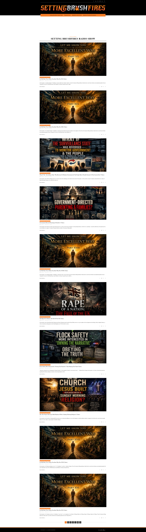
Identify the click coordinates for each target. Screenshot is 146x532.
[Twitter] (100, 1)
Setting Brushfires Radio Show (45, 77)
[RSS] (98, 1)
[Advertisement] (73, 27)
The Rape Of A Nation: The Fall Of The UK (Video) (52, 318)
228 (77, 522)
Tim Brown (42, 80)
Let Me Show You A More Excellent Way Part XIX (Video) (53, 127)
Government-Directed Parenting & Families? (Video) (52, 222)
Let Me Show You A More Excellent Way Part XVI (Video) (53, 510)
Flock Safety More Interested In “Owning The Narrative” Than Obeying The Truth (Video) (61, 366)
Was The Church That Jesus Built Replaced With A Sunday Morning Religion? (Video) (60, 414)
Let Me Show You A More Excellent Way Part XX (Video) (53, 79)
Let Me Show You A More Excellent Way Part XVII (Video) (53, 462)
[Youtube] (102, 1)
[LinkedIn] (96, 1)
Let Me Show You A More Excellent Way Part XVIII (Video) (54, 270)
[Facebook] (94, 1)
